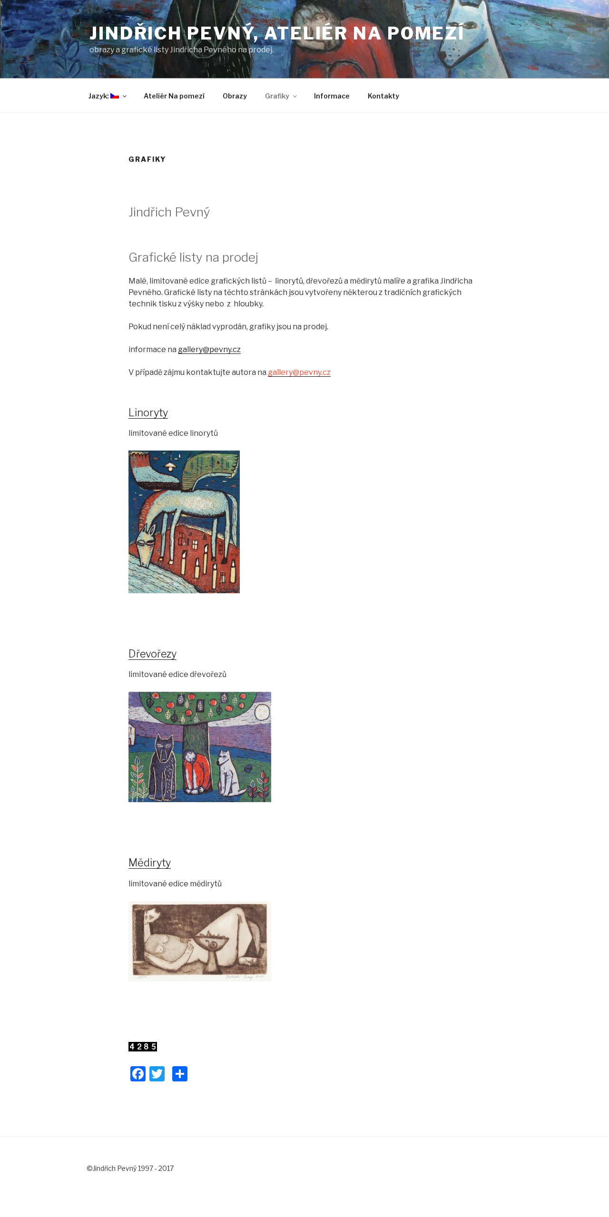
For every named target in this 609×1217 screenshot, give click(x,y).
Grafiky (277, 96)
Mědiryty (149, 862)
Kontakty (383, 96)
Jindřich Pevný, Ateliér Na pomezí (277, 33)
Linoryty (148, 412)
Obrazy (235, 96)
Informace (332, 96)
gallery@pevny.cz (209, 349)
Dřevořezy (152, 654)
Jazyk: (99, 96)
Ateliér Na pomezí (174, 96)
